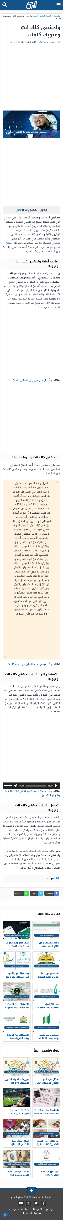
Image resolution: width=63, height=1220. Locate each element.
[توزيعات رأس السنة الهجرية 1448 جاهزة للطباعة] (46, 1128)
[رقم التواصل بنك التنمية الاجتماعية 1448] (46, 991)
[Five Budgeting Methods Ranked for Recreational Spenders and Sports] (46, 1097)
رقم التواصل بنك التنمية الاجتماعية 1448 (46, 1006)
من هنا (47, 842)
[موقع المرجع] (31, 5)
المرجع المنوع (46, 16)
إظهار (19, 209)
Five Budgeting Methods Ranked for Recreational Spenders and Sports (46, 1114)
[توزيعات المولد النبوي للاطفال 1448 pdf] (16, 1067)
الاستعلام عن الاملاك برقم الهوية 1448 (17, 1036)
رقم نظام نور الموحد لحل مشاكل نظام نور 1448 (17, 977)
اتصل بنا (37, 1209)
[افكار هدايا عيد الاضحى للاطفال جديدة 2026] (16, 1128)
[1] (38, 307)
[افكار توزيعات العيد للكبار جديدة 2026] (16, 1159)
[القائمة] (58, 4)
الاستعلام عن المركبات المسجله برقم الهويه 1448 (17, 1008)
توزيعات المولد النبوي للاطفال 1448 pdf (17, 1081)
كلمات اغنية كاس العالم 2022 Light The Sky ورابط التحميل (32, 793)
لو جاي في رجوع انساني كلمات (29, 380)
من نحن (50, 1209)
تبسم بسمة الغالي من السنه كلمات (27, 664)
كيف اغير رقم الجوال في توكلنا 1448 (17, 944)
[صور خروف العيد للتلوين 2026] (46, 1159)
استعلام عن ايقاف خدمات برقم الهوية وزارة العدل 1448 (48, 977)
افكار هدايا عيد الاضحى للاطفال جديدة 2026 (20, 1144)
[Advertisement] (31, 77)
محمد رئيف (43, 42)
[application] (31, 785)
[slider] (8, 785)
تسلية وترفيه (31, 16)
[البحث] (4, 4)
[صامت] (15, 785)
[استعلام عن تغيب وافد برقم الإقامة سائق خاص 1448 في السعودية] (46, 1022)
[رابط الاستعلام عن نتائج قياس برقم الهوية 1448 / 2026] (46, 930)
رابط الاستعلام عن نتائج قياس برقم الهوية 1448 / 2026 (49, 946)
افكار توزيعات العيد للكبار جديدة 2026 (18, 1173)
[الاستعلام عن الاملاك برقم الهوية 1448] (16, 1022)
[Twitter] (36, 1203)
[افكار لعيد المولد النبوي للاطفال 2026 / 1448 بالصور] (46, 1067)
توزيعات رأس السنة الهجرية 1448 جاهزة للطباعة (48, 1144)
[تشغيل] (56, 785)
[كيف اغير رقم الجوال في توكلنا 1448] (16, 930)
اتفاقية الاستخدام (31, 1213)
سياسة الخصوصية (19, 1209)
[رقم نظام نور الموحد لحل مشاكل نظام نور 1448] (16, 961)
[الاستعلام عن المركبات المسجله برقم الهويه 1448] (16, 991)
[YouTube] (21, 1203)
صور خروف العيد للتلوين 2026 (50, 1173)
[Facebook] (43, 1203)
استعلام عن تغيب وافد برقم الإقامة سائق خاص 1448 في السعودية (48, 1040)
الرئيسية (57, 16)
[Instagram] (28, 1203)
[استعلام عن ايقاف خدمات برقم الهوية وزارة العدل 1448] (46, 961)
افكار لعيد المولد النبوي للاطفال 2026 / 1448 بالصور (47, 1083)
